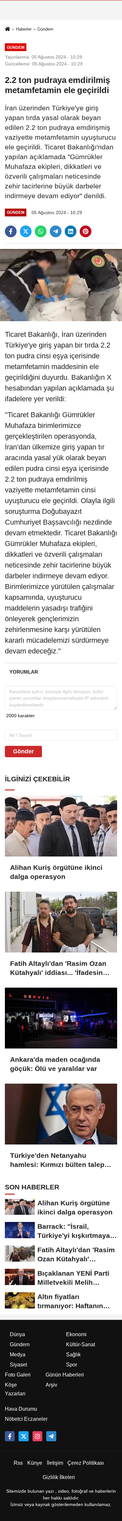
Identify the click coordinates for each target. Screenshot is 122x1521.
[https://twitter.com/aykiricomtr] (23, 1436)
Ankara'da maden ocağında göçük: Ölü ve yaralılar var (55, 1064)
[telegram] (55, 231)
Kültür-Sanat (80, 1344)
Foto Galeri (18, 1374)
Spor (71, 1364)
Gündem (45, 29)
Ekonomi (76, 1334)
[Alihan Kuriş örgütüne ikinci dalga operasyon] (61, 826)
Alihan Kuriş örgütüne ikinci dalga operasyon (56, 872)
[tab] (23, 671)
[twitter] (26, 231)
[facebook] (11, 231)
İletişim (55, 1463)
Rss (18, 1463)
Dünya (17, 1334)
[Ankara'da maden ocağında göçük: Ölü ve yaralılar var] (61, 1018)
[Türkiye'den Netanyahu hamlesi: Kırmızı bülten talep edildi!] (61, 1114)
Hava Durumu (21, 1409)
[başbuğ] (51, 1436)
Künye (34, 1463)
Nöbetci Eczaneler (26, 1419)
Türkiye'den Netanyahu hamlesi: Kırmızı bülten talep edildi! (57, 1160)
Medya (17, 1354)
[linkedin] (70, 231)
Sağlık (73, 1354)
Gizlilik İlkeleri (59, 1477)
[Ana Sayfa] (7, 29)
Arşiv (51, 1385)
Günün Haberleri (65, 1374)
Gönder (23, 751)
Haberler (24, 29)
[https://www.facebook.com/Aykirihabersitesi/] (10, 1436)
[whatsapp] (41, 231)
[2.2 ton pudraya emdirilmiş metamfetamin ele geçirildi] (61, 284)
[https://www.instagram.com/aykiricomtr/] (37, 1436)
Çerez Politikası (85, 1463)
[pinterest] (85, 231)
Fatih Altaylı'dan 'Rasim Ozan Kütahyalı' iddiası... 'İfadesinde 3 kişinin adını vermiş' (60, 968)
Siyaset (18, 1364)
